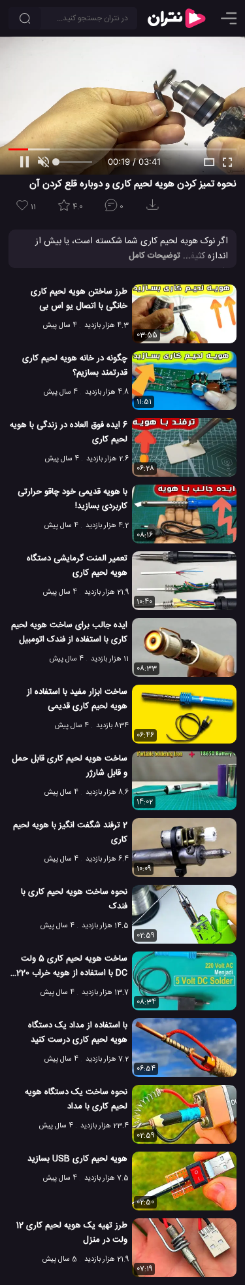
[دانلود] (155, 209)
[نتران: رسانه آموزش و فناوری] (176, 18)
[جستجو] (24, 18)
